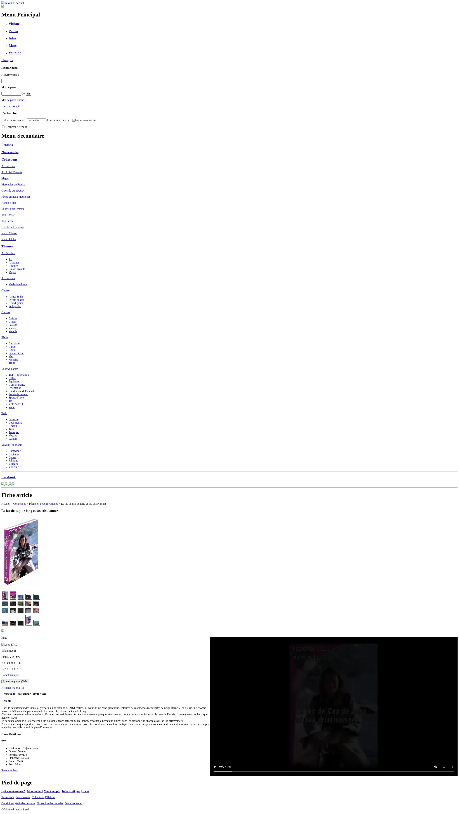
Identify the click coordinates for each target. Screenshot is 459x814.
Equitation (14, 381)
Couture (13, 265)
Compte (7, 60)
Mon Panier (34, 791)
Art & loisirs (8, 253)
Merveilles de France (13, 184)
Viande (13, 328)
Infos (12, 38)
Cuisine (5, 312)
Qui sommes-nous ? (13, 791)
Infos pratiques (71, 791)
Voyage (13, 435)
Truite (12, 362)
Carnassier (14, 343)
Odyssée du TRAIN (12, 190)
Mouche (13, 359)
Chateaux (14, 454)
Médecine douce (18, 284)
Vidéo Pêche (8, 239)
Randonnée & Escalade (22, 391)
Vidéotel (14, 24)
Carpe (12, 346)
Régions (13, 460)
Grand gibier (16, 303)
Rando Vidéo (8, 202)
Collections (9, 159)
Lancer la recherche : (59, 120)
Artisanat (14, 262)
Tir (10, 400)
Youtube (15, 53)
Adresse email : (10, 74)
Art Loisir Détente (11, 172)
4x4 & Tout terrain (19, 374)
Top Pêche (7, 221)
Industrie (13, 419)
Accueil (5, 503)
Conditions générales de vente (18, 803)
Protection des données (50, 803)
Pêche (4, 337)
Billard (12, 378)
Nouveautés (9, 152)
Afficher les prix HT (13, 687)
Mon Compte (52, 791)
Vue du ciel (15, 466)
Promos (7, 145)
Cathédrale (15, 450)
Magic (5, 178)
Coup (12, 349)
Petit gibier (15, 306)
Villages (13, 463)
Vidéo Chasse (9, 233)
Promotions (7, 797)
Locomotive (15, 422)
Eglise (12, 457)
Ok (23, 93)
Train (4, 413)
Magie (12, 272)
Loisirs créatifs (17, 268)
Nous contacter (73, 803)
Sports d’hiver (17, 397)
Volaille (13, 331)
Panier (13, 31)
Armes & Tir (16, 296)
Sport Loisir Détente (12, 208)
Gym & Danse (17, 384)
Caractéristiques (10, 675)
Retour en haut (9, 770)
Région (13, 425)
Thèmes (7, 246)
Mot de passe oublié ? (13, 100)
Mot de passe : (9, 87)
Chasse (5, 290)
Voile (12, 407)
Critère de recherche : (13, 120)
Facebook (8, 477)
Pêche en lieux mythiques (15, 196)
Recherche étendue (16, 126)
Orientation (15, 387)
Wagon (13, 438)
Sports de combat (18, 394)
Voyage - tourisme (11, 444)
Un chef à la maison (12, 227)
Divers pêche (16, 353)
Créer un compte (10, 106)
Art (10, 259)
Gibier (12, 321)
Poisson (13, 324)
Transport (14, 432)
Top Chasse (8, 214)
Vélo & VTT (16, 403)
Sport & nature (9, 368)
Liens (12, 45)
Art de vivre (8, 166)
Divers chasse (16, 299)
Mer (11, 356)
